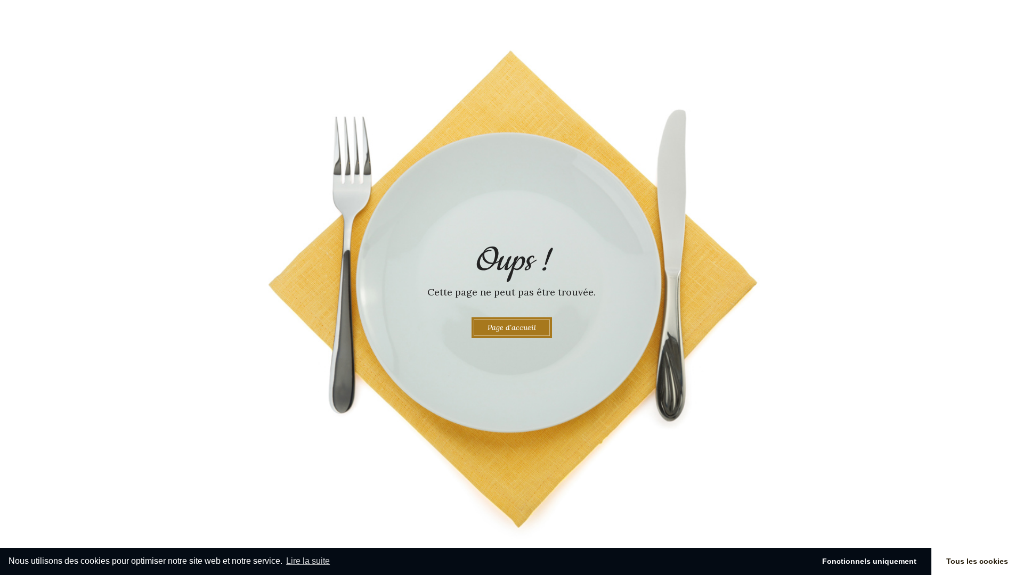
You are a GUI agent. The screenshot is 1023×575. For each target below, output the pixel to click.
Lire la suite (308, 560)
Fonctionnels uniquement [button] (869, 561)
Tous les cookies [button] (977, 561)
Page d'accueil (512, 327)
